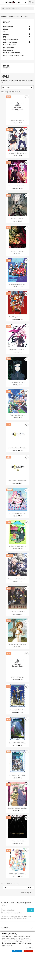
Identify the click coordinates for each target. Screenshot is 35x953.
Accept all (17, 951)
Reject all (28, 951)
